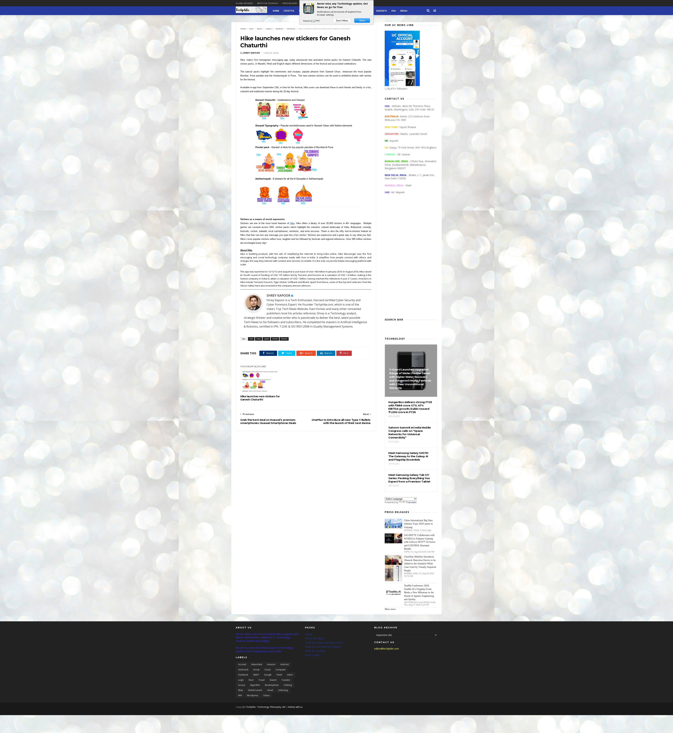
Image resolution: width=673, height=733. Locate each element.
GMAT (256, 674)
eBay (240, 690)
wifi (240, 695)
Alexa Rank (256, 664)
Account (242, 664)
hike (251, 29)
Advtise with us (295, 706)
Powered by (308, 21)
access (241, 685)
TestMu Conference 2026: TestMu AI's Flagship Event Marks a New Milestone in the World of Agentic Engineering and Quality (419, 592)
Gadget (381, 10)
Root (251, 679)
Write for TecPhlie (315, 651)
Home (276, 10)
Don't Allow (342, 20)
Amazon (271, 664)
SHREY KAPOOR (278, 295)
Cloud (267, 669)
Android (284, 664)
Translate (411, 502)
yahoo (266, 695)
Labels (269, 29)
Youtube (286, 679)
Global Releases (244, 3)
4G (393, 10)
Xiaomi (273, 679)
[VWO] (316, 21)
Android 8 (243, 669)
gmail (270, 690)
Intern (290, 674)
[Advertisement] (411, 258)
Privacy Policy (312, 655)
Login (241, 679)
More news (390, 609)
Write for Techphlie (267, 3)
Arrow (256, 669)
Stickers (291, 29)
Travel (262, 679)
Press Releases (289, 3)
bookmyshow (271, 685)
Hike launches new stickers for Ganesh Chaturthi (260, 398)
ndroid (279, 29)
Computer (281, 669)
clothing (288, 685)
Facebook (243, 674)
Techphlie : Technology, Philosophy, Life (265, 706)
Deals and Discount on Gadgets (323, 646)
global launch (255, 690)
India (403, 10)
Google (267, 674)
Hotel (279, 674)
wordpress (252, 695)
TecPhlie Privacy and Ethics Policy (324, 642)
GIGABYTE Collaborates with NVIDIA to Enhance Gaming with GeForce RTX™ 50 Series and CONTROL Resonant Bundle (419, 542)
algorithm (255, 685)
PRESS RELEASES (315, 638)
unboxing (283, 690)
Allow (362, 20)
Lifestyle (289, 10)
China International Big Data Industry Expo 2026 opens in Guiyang (418, 524)
